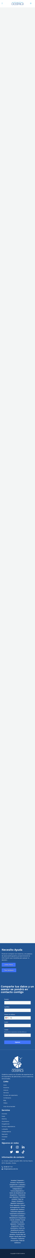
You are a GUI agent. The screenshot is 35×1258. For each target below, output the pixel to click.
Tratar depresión (14, 1205)
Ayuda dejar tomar (20, 1236)
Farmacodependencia (17, 1191)
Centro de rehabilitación (17, 1187)
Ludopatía (22, 1184)
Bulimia (21, 1209)
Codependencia (17, 1189)
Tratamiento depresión (17, 1211)
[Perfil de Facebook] (12, 1147)
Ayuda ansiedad (15, 1220)
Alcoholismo (20, 1182)
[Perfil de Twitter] (12, 1151)
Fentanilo (14, 1238)
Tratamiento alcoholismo (17, 1213)
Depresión (20, 1180)
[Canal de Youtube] (17, 1151)
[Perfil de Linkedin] (23, 1147)
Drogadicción (14, 1184)
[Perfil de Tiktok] (23, 1151)
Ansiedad (13, 1180)
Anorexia (13, 1182)
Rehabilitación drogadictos (17, 1218)
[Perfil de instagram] (17, 1147)
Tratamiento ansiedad (17, 1216)
